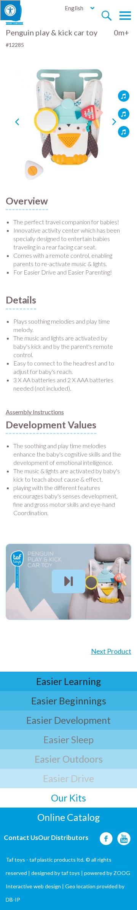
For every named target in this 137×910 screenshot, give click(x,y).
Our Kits (68, 797)
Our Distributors (63, 837)
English (74, 8)
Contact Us (21, 837)
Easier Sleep (68, 739)
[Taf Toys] (21, 14)
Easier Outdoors (69, 759)
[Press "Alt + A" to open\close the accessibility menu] (10, 10)
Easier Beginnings (68, 700)
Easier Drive (68, 778)
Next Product (111, 651)
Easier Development (68, 720)
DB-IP (13, 899)
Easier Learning (68, 681)
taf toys (70, 873)
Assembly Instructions (35, 411)
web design (47, 886)
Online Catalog (68, 817)
